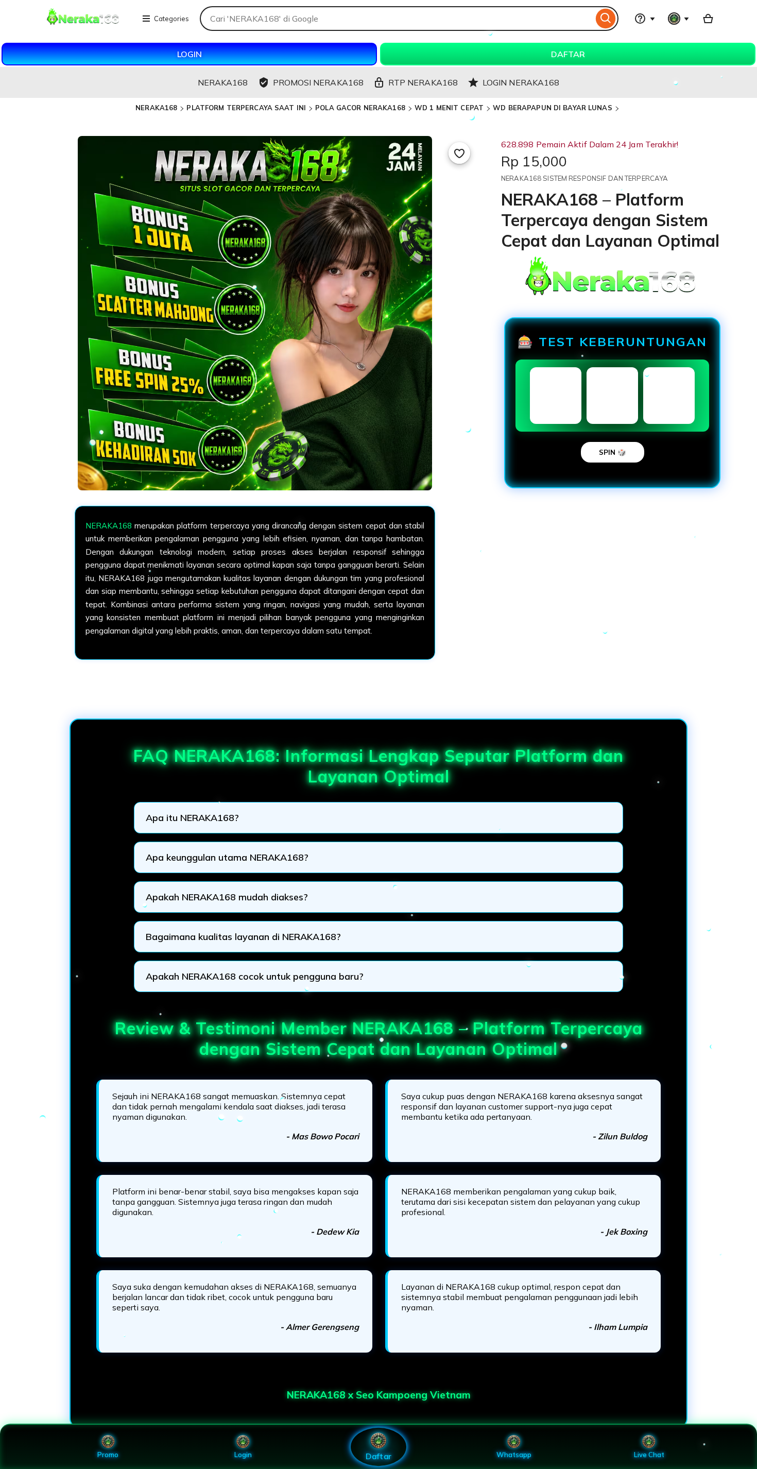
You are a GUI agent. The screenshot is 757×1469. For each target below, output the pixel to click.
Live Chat (649, 1454)
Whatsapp (513, 1454)
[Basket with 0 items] (708, 18)
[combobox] (396, 18)
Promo (107, 1454)
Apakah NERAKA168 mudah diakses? (227, 897)
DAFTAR (568, 54)
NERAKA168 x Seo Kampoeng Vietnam (379, 1395)
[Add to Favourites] (459, 153)
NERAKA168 (156, 108)
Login (243, 1454)
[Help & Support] (645, 18)
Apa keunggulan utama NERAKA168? (227, 857)
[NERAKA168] (84, 25)
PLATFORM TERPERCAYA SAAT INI (246, 108)
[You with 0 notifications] (679, 18)
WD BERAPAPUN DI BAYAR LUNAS (552, 108)
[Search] (605, 18)
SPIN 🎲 (612, 452)
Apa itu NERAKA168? (192, 818)
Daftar (378, 1456)
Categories (171, 18)
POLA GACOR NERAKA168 (360, 108)
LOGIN (189, 54)
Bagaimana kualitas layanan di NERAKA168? (243, 937)
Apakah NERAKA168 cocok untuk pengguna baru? (255, 976)
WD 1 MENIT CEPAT (449, 108)
